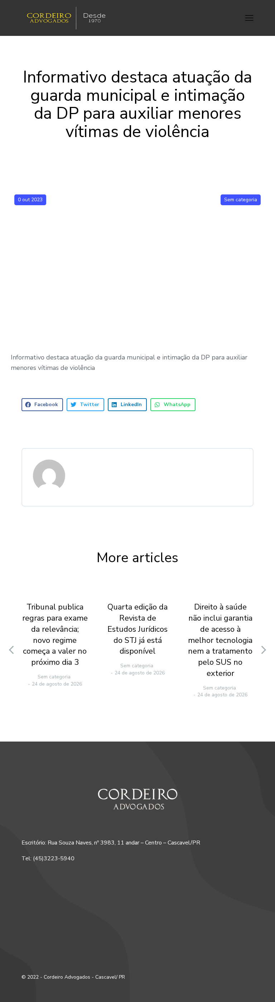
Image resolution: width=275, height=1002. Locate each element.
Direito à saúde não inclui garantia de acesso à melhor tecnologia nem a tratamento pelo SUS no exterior (220, 640)
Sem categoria (240, 199)
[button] (249, 17)
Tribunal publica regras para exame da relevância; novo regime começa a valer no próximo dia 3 (55, 635)
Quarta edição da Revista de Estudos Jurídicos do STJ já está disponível (137, 629)
